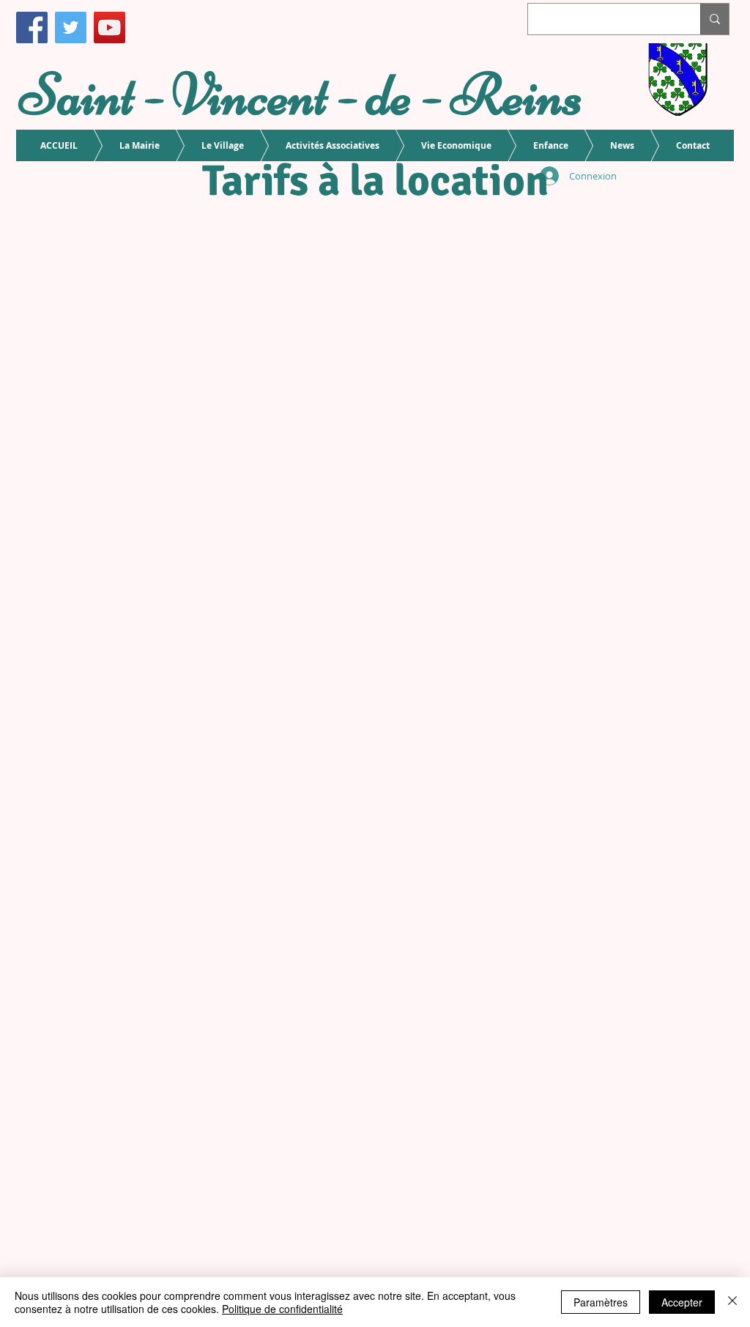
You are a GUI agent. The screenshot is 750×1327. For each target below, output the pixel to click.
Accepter (681, 1302)
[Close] (732, 1302)
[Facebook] (32, 27)
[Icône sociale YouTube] (109, 27)
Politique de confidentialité (282, 1308)
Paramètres (600, 1302)
